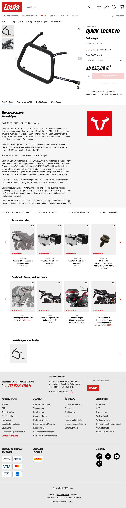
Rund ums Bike (39, 428)
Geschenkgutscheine (11, 424)
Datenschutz (101, 412)
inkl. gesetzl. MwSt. (100, 92)
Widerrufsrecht (102, 416)
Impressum (101, 404)
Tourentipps (38, 408)
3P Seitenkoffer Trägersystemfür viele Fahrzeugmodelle (104, 320)
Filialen (68, 408)
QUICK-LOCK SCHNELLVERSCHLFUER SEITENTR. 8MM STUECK (104, 263)
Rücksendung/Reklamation (13, 432)
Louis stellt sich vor (73, 404)
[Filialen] (99, 7)
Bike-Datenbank (9, 416)
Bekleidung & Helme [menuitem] (10, 16)
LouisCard (6, 428)
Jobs (67, 416)
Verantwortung (71, 428)
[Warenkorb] (121, 7)
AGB (98, 408)
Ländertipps (38, 412)
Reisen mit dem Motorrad (44, 424)
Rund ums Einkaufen (74, 420)
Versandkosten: (91, 94)
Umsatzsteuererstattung (75, 424)
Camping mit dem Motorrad (45, 436)
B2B (3, 408)
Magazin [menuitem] (64, 16)
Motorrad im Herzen (42, 420)
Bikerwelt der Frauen (42, 404)
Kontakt (5, 404)
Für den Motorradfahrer (43, 432)
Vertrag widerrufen (10, 436)
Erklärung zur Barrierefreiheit (108, 424)
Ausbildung (70, 412)
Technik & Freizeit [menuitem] (29, 16)
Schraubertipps (40, 416)
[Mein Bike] (106, 7)
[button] (89, 7)
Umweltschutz (102, 428)
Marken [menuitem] (53, 16)
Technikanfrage (8, 412)
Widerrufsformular (104, 420)
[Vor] (80, 58)
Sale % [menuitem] (43, 16)
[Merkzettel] (114, 7)
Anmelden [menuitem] (120, 16)
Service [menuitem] (75, 16)
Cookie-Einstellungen (105, 432)
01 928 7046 (19, 386)
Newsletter (6, 420)
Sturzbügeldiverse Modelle (23, 318)
